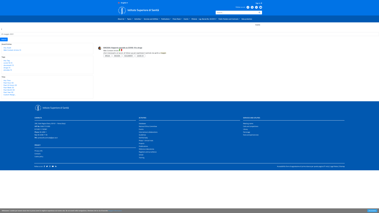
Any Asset (7, 48)
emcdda (8, 70)
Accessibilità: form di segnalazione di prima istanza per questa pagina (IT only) (303, 166)
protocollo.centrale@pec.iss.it (48, 137)
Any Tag (7, 61)
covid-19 (8, 63)
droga (7, 68)
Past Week (9, 88)
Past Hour (9, 83)
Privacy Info (38, 151)
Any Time (7, 80)
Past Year (8, 92)
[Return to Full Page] (1, 29)
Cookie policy (39, 156)
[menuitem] (121, 19)
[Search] (259, 12)
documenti (9, 65)
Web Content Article (12, 50)
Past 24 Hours (10, 85)
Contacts (37, 153)
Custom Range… (10, 95)
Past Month (9, 90)
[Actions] (119, 3)
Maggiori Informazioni (115, 210)
